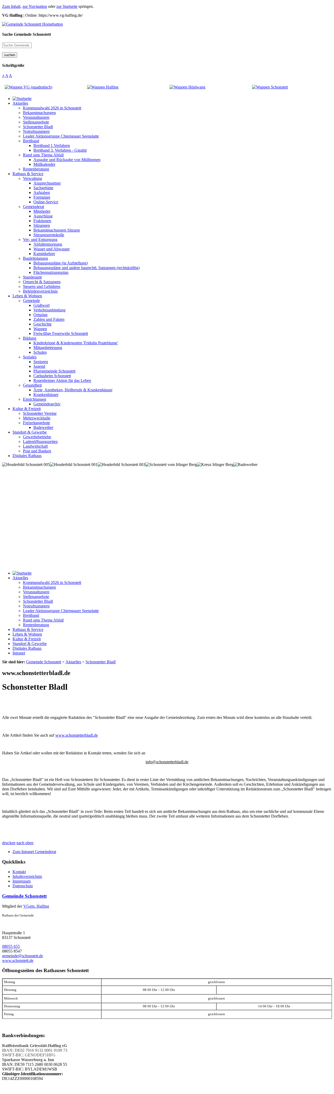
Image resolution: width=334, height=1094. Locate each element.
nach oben (24, 843)
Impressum (22, 881)
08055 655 (11, 946)
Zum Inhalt (11, 6)
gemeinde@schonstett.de (22, 956)
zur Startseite (66, 6)
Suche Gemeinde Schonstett (26, 34)
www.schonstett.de (17, 960)
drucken (8, 843)
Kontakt (19, 872)
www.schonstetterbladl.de (76, 735)
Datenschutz (23, 886)
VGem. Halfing (36, 906)
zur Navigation (34, 6)
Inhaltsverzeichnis (27, 876)
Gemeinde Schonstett (24, 896)
